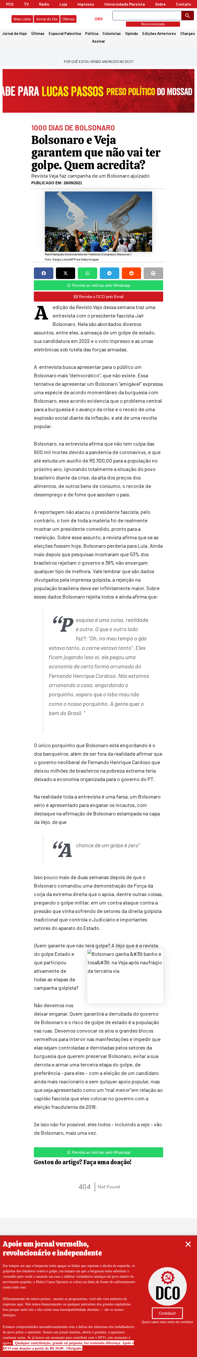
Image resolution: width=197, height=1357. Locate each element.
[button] (188, 1244)
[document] (98, 678)
